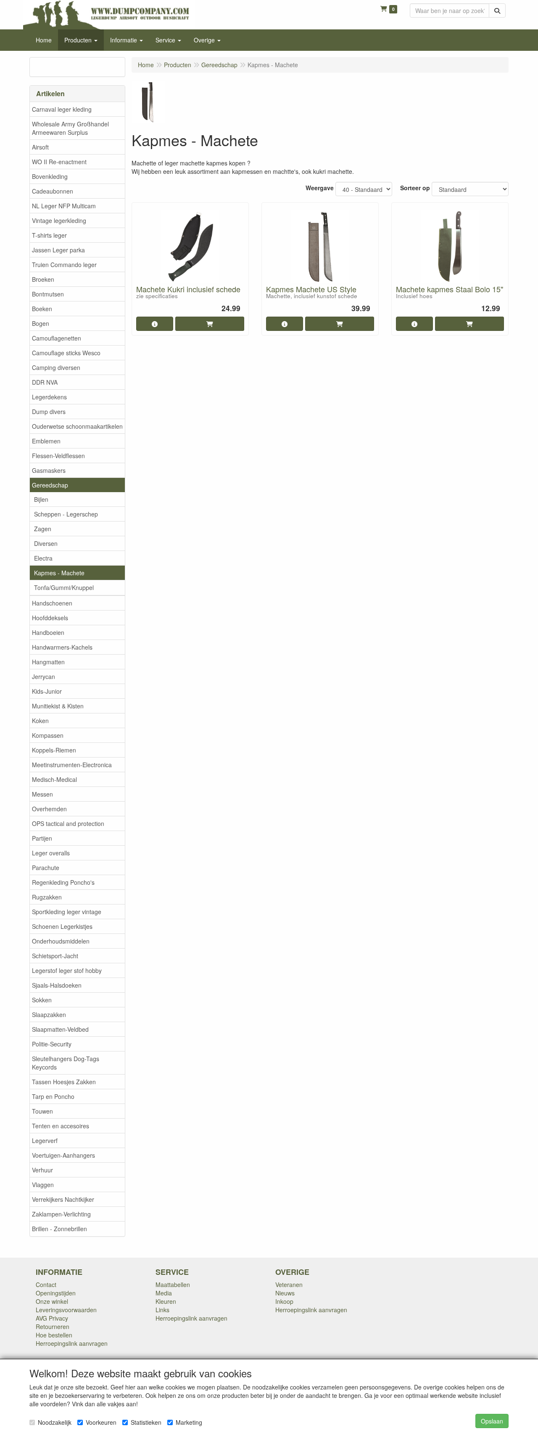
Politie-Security (51, 1044)
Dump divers (49, 411)
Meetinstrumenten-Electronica (72, 764)
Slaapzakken (49, 1014)
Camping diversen (56, 367)
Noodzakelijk (54, 1422)
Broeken (43, 279)
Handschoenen (52, 603)
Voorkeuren (101, 1422)
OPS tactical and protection (68, 823)
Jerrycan (43, 676)
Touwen (42, 1111)
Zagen (42, 528)
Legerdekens (49, 397)
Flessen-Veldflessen (58, 455)
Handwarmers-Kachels (62, 647)
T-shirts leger (49, 235)
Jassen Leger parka (58, 250)
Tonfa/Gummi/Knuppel (64, 587)
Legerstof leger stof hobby (67, 970)
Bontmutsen (48, 294)
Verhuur (42, 1170)
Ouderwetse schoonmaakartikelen (77, 426)
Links (162, 1310)
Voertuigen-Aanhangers (63, 1155)
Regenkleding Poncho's (63, 882)
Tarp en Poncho (53, 1096)
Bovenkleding (50, 176)
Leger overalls (51, 853)
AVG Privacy (52, 1318)
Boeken (42, 308)
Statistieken (146, 1422)
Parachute (45, 867)
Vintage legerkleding (59, 220)
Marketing (189, 1422)
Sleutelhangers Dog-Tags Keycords (65, 1062)
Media (164, 1293)
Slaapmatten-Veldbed (60, 1029)
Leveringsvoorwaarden (66, 1310)
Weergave (320, 188)
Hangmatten (48, 662)
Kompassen (47, 735)
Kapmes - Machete (59, 573)
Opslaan (492, 1421)
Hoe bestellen (54, 1335)
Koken (40, 720)
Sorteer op (415, 188)
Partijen (42, 838)
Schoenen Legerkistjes (62, 926)
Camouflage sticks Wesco (66, 353)
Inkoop (284, 1301)
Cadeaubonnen (52, 191)
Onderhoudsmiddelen (61, 941)
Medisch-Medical (54, 779)
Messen (42, 794)
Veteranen (289, 1284)
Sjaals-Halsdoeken (57, 985)
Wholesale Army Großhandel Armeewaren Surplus (70, 128)
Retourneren (52, 1326)
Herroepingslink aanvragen (72, 1343)
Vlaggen (43, 1184)
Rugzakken (47, 897)
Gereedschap (50, 485)
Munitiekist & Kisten (58, 706)
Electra (43, 558)
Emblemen (46, 441)
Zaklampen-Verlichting (61, 1214)
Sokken (42, 1000)
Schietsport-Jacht (55, 956)
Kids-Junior (47, 691)
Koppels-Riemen (54, 750)
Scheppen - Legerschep (66, 514)
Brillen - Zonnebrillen (59, 1228)
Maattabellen (173, 1284)
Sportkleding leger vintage (66, 911)
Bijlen (41, 499)
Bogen (40, 323)
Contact (46, 1284)
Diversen (46, 543)
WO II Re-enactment (59, 161)
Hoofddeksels (50, 617)
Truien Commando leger (64, 264)
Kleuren (166, 1301)
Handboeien (48, 632)
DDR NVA (45, 382)
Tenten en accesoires (60, 1126)
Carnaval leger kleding (62, 109)
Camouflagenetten (56, 338)
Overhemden (49, 809)
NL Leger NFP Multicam (64, 206)
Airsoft (40, 147)
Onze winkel (52, 1301)
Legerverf (45, 1140)
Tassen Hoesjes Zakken (64, 1081)
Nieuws (285, 1293)
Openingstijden (56, 1293)
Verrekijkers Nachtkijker (63, 1199)
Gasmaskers (49, 470)
